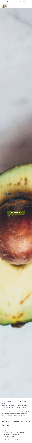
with (13, 1)
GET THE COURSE (16, 212)
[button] (30, 6)
